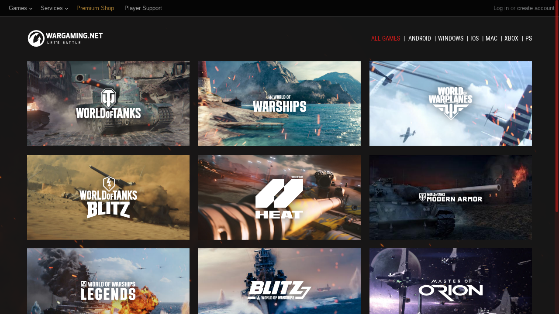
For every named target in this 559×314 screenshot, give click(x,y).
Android (420, 38)
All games (386, 38)
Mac (492, 38)
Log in (501, 8)
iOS (475, 38)
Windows (451, 38)
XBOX (512, 38)
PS (528, 38)
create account (536, 8)
